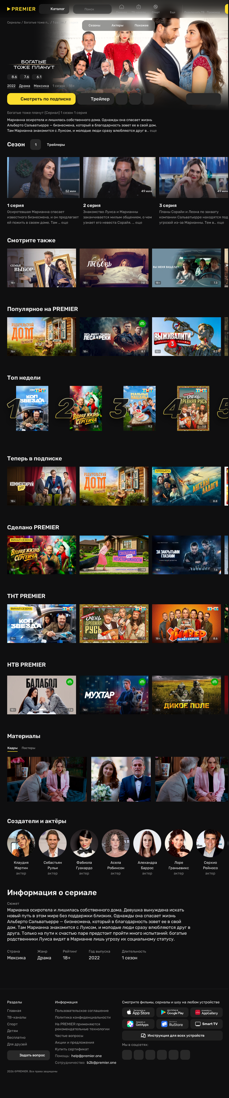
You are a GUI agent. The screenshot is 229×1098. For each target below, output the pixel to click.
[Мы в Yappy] (185, 1055)
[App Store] (138, 1012)
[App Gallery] (206, 1012)
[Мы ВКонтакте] (139, 1055)
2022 (11, 86)
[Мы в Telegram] (127, 1055)
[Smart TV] (206, 1024)
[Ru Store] (172, 1024)
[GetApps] (138, 1024)
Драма (24, 86)
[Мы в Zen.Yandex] (162, 1055)
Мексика (41, 86)
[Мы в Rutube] (173, 1055)
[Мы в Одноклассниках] (150, 1055)
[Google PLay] (172, 1012)
